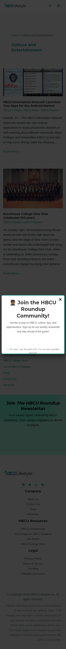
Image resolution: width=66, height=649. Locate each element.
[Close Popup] (60, 299)
